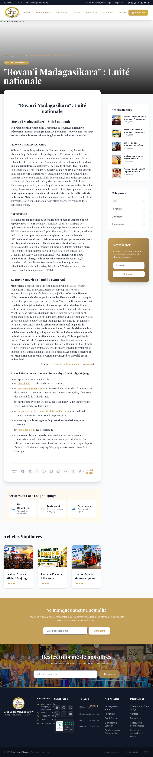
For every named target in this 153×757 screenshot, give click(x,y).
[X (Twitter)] (70, 707)
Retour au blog (90, 471)
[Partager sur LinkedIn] (37, 471)
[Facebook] (57, 707)
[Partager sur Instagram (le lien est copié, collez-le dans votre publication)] (51, 471)
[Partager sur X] (30, 471)
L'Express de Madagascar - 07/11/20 (71, 364)
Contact (134, 713)
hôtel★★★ (24, 383)
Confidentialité (132, 752)
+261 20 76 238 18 (48, 716)
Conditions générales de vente (136, 733)
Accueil (7, 55)
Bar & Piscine (111, 718)
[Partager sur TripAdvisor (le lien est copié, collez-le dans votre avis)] (66, 471)
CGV (146, 752)
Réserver (140, 12)
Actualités (19, 55)
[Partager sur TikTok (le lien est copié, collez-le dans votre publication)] (59, 471)
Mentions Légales (112, 752)
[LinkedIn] (57, 714)
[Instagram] (63, 707)
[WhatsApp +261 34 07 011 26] (142, 3)
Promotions (135, 718)
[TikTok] (148, 3)
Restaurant (110, 713)
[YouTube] (145, 3)
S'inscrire (128, 274)
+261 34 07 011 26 (48, 712)
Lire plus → (12, 584)
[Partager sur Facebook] (23, 471)
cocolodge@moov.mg (50, 723)
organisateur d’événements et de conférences (43, 411)
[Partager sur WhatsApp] (44, 471)
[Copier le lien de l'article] (80, 471)
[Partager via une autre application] (73, 471)
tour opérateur (26, 429)
